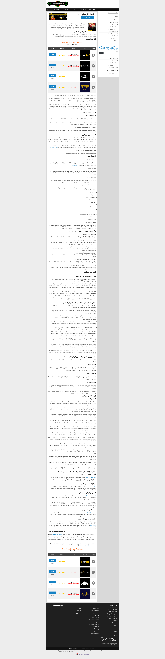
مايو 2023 (79, 610)
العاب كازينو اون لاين (67, 9)
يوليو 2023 (79, 608)
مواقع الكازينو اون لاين (91, 486)
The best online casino (94, 612)
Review (52, 56)
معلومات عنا (87, 545)
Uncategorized (96, 613)
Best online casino (114, 22)
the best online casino (57, 534)
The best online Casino (113, 31)
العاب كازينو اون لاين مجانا (113, 33)
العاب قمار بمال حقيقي (83, 9)
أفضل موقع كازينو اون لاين (113, 29)
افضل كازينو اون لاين (58, 9)
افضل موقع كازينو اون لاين (90, 477)
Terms (116, 627)
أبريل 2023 (79, 612)
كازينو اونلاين (75, 9)
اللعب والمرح (87, 17)
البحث (117, 51)
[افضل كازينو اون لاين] (57, 6)
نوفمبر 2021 (78, 613)
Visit (52, 54)
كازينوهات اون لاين (92, 9)
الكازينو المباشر (50, 9)
